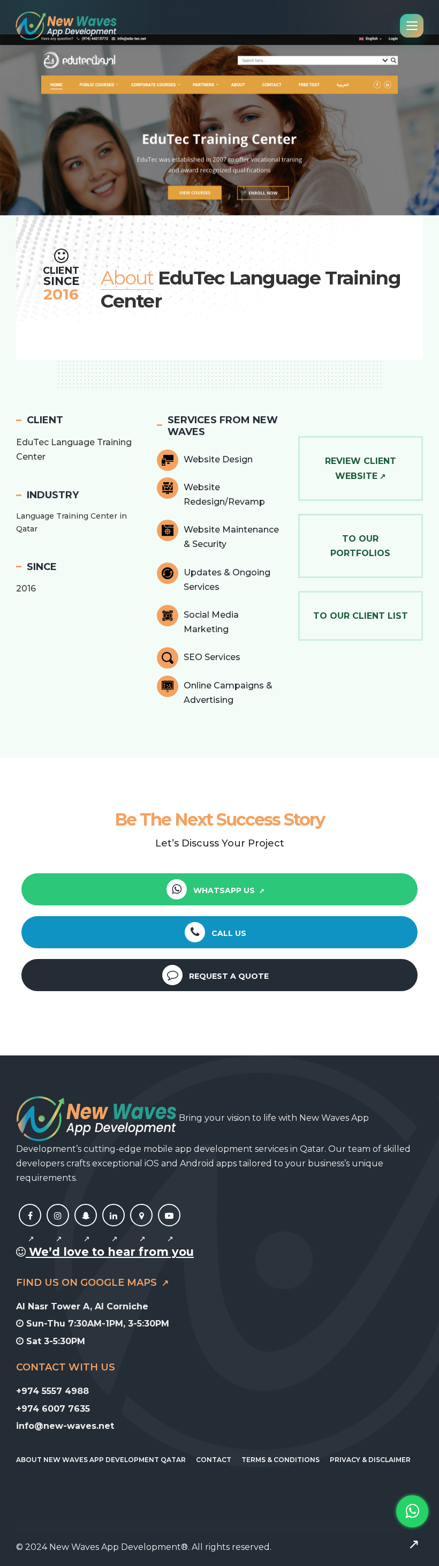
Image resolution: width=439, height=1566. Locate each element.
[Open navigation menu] (411, 26)
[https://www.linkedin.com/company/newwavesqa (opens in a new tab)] (113, 1227)
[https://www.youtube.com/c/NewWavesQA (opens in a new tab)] (169, 1227)
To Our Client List (360, 616)
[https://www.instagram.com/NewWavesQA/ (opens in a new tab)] (57, 1227)
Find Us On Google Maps (88, 1282)
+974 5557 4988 (52, 1391)
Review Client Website (360, 468)
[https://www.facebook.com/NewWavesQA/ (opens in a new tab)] (30, 1227)
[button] (22, 123)
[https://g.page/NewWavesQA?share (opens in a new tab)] (141, 1227)
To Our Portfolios (360, 546)
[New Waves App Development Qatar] (66, 25)
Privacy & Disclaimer (370, 1460)
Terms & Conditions (280, 1460)
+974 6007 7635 (53, 1409)
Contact (213, 1460)
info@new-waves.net (65, 1426)
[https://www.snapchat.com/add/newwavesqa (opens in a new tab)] (85, 1227)
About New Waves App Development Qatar (101, 1460)
